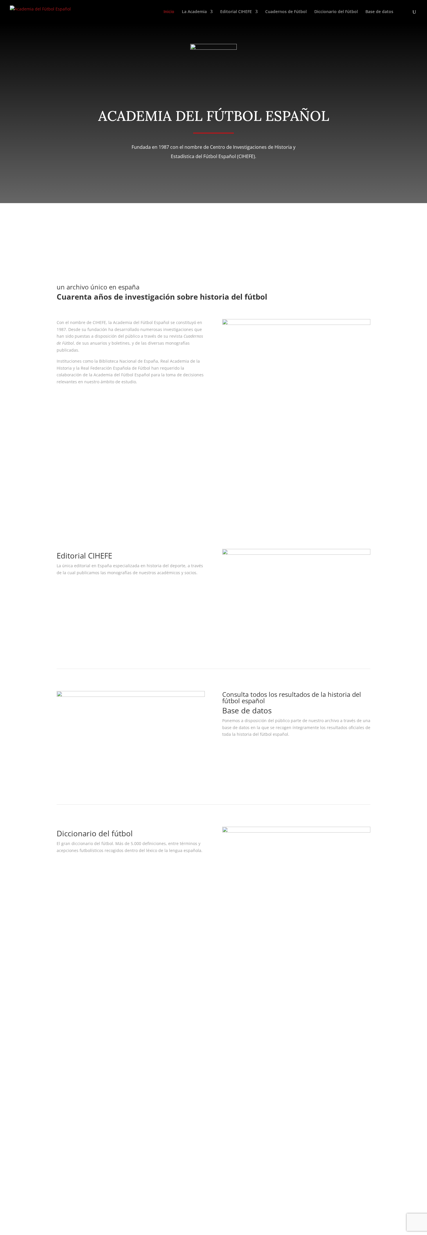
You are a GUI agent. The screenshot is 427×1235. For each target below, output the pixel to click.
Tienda (284, 986)
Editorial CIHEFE (236, 12)
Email (62, 1060)
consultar (241, 751)
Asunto (63, 1071)
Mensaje (65, 1090)
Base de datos (379, 12)
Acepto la (87, 1170)
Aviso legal (177, 972)
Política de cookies (184, 993)
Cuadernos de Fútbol (286, 12)
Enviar (71, 1181)
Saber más (77, 399)
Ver (67, 590)
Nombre (65, 1038)
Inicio (169, 12)
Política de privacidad (188, 979)
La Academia (194, 12)
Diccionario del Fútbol (336, 12)
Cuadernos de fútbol (90, 497)
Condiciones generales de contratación (205, 986)
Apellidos (66, 1049)
